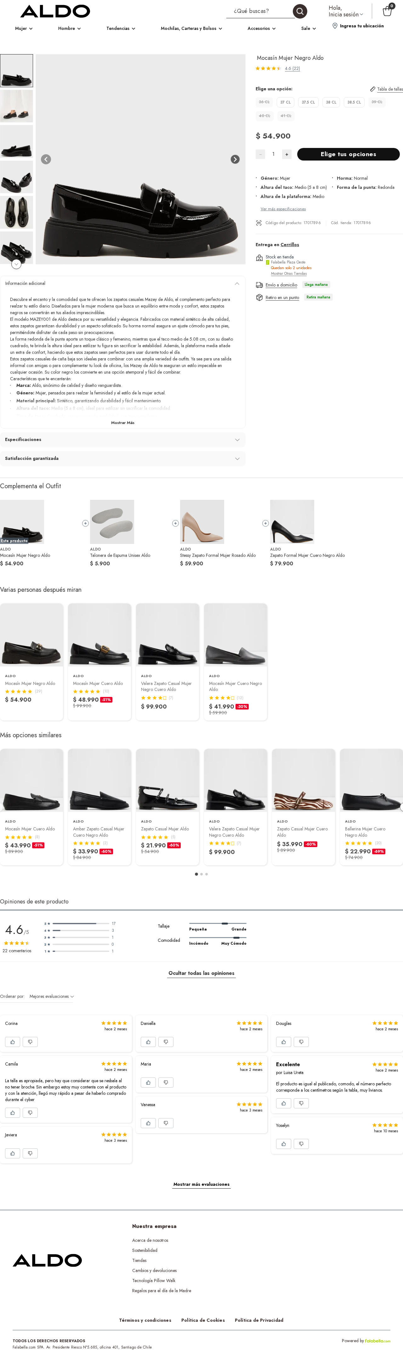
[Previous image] (46, 159)
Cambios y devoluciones (154, 1270)
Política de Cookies (203, 1320)
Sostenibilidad (144, 1250)
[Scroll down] (16, 264)
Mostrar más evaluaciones (201, 1184)
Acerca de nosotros (150, 1240)
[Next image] (235, 159)
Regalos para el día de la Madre (161, 1290)
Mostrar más (122, 423)
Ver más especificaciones (283, 209)
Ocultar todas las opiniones (201, 973)
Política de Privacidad (259, 1320)
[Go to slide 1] (196, 874)
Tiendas (139, 1260)
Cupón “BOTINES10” (265, 1240)
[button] (266, 11)
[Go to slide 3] (206, 874)
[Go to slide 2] (201, 874)
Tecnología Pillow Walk (153, 1280)
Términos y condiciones (145, 1320)
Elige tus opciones (348, 154)
